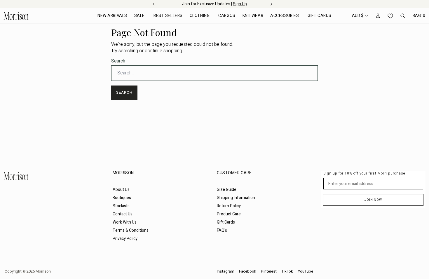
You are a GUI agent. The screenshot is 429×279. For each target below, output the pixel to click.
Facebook (247, 271)
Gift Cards (320, 16)
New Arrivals (112, 16)
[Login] (378, 16)
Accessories (284, 16)
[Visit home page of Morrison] (56, 176)
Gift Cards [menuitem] (226, 222)
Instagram (225, 271)
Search (118, 60)
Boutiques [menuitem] (122, 198)
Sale (139, 16)
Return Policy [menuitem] (229, 206)
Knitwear (253, 16)
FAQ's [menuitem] (222, 230)
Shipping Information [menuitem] (236, 198)
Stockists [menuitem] (121, 206)
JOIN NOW (373, 200)
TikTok (287, 271)
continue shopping (163, 50)
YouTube (305, 271)
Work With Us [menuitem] (125, 222)
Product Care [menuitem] (229, 214)
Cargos (226, 16)
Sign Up (240, 4)
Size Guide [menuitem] (226, 189)
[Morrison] (16, 15)
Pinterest (269, 271)
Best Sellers (168, 16)
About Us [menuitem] (121, 189)
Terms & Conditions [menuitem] (131, 230)
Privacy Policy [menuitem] (125, 239)
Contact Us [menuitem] (122, 214)
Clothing (200, 16)
